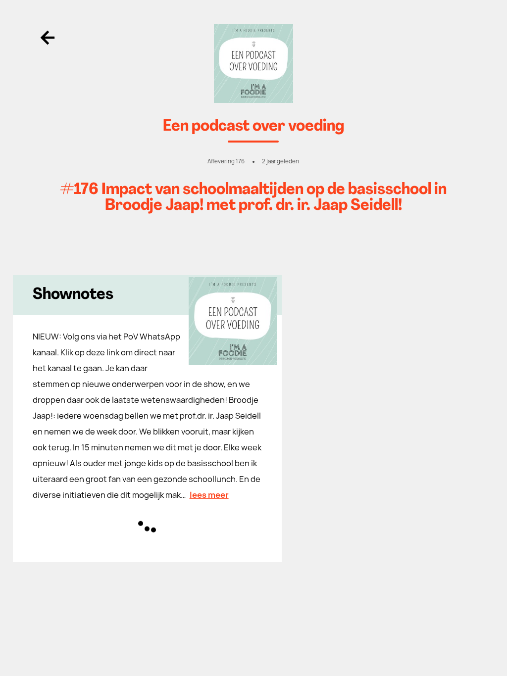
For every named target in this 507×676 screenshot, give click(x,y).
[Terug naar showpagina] (254, 63)
